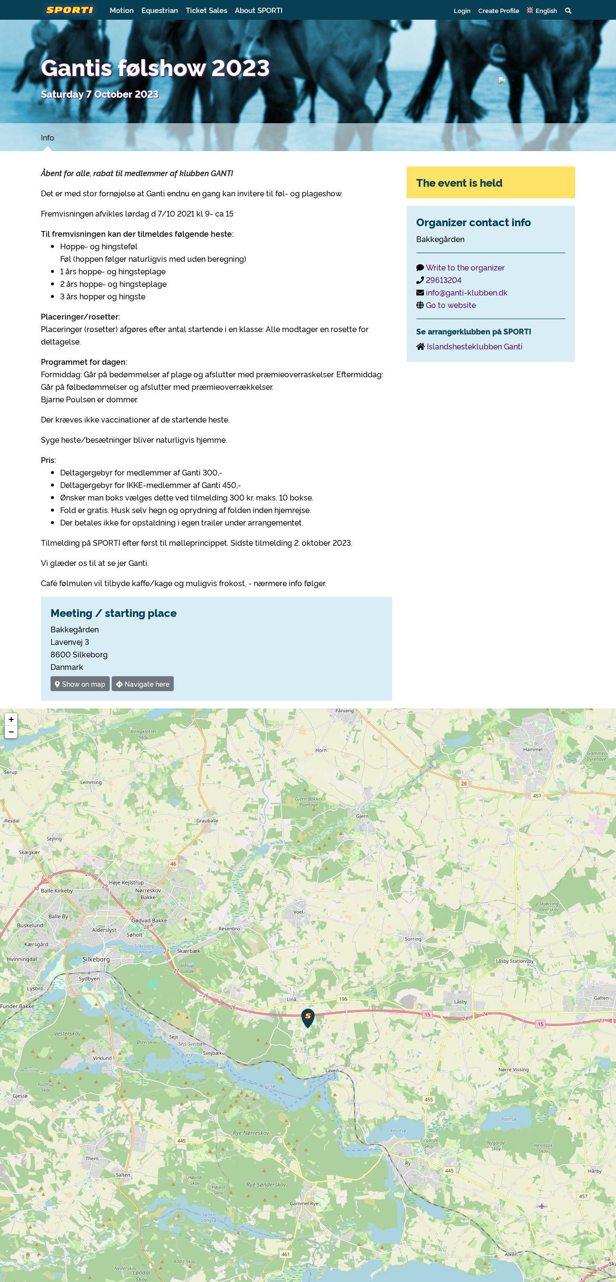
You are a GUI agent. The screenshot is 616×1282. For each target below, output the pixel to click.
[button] (542, 10)
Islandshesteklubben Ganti (475, 346)
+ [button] (11, 719)
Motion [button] (122, 10)
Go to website (451, 304)
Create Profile (498, 10)
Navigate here (146, 683)
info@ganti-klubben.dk (467, 292)
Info (47, 137)
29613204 (444, 279)
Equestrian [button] (159, 10)
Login (462, 10)
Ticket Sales (206, 10)
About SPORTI (258, 10)
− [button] (11, 732)
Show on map (82, 683)
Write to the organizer (465, 267)
